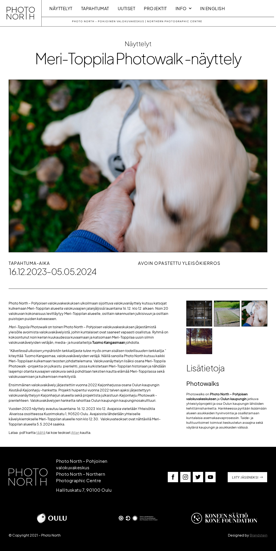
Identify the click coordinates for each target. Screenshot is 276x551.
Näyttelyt (60, 8)
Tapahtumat (95, 8)
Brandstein (258, 535)
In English (212, 8)
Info (181, 8)
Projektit (155, 8)
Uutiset (126, 8)
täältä (40, 432)
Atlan (75, 432)
